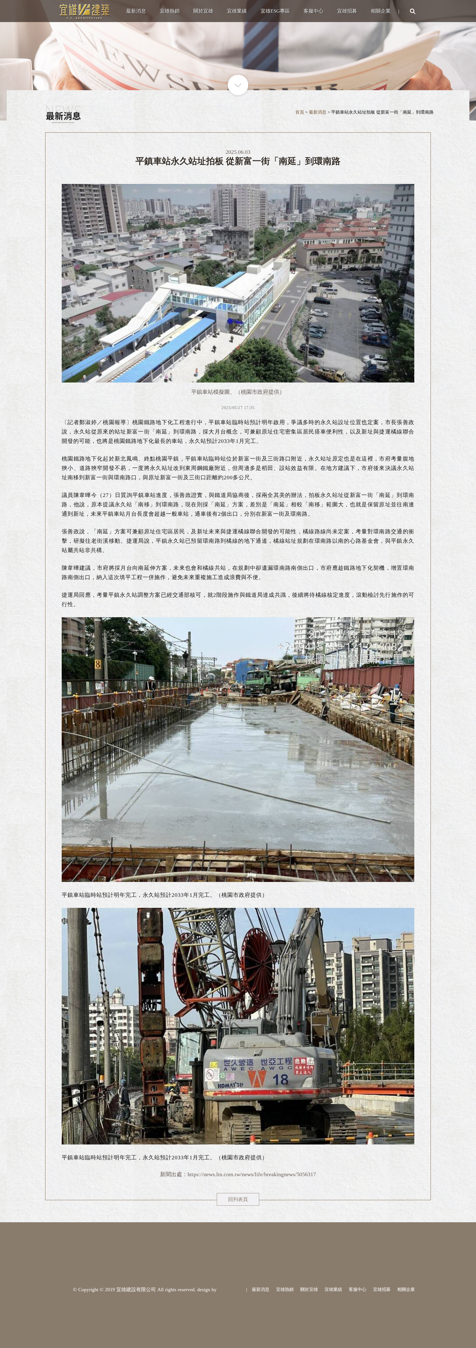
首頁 (299, 112)
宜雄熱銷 (170, 11)
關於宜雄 (203, 11)
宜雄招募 (347, 11)
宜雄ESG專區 (275, 11)
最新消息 (136, 11)
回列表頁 (238, 1199)
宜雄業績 (237, 11)
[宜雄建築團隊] (84, 11)
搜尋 (412, 11)
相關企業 (381, 11)
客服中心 (313, 11)
